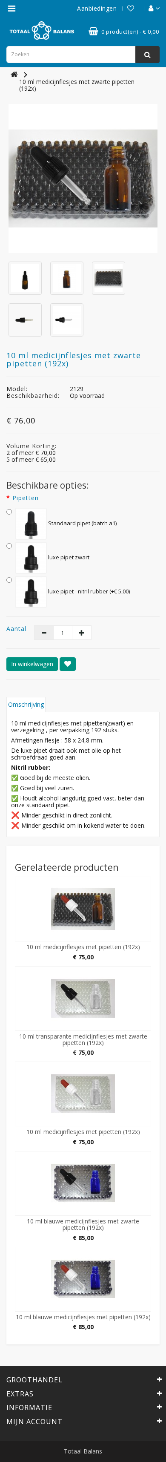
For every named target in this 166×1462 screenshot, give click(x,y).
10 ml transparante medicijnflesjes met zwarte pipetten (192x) (83, 1039)
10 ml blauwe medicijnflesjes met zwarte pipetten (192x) (83, 1224)
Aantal (13, 628)
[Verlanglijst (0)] (126, 8)
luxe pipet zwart (68, 557)
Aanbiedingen (97, 8)
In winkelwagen (32, 664)
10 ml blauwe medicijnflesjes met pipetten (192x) (83, 1317)
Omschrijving (26, 704)
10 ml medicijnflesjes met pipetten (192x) (83, 947)
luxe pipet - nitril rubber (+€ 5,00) (88, 591)
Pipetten (25, 498)
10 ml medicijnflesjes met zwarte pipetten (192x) (77, 85)
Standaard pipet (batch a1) (82, 523)
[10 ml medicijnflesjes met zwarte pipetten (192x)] (83, 178)
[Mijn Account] (150, 8)
